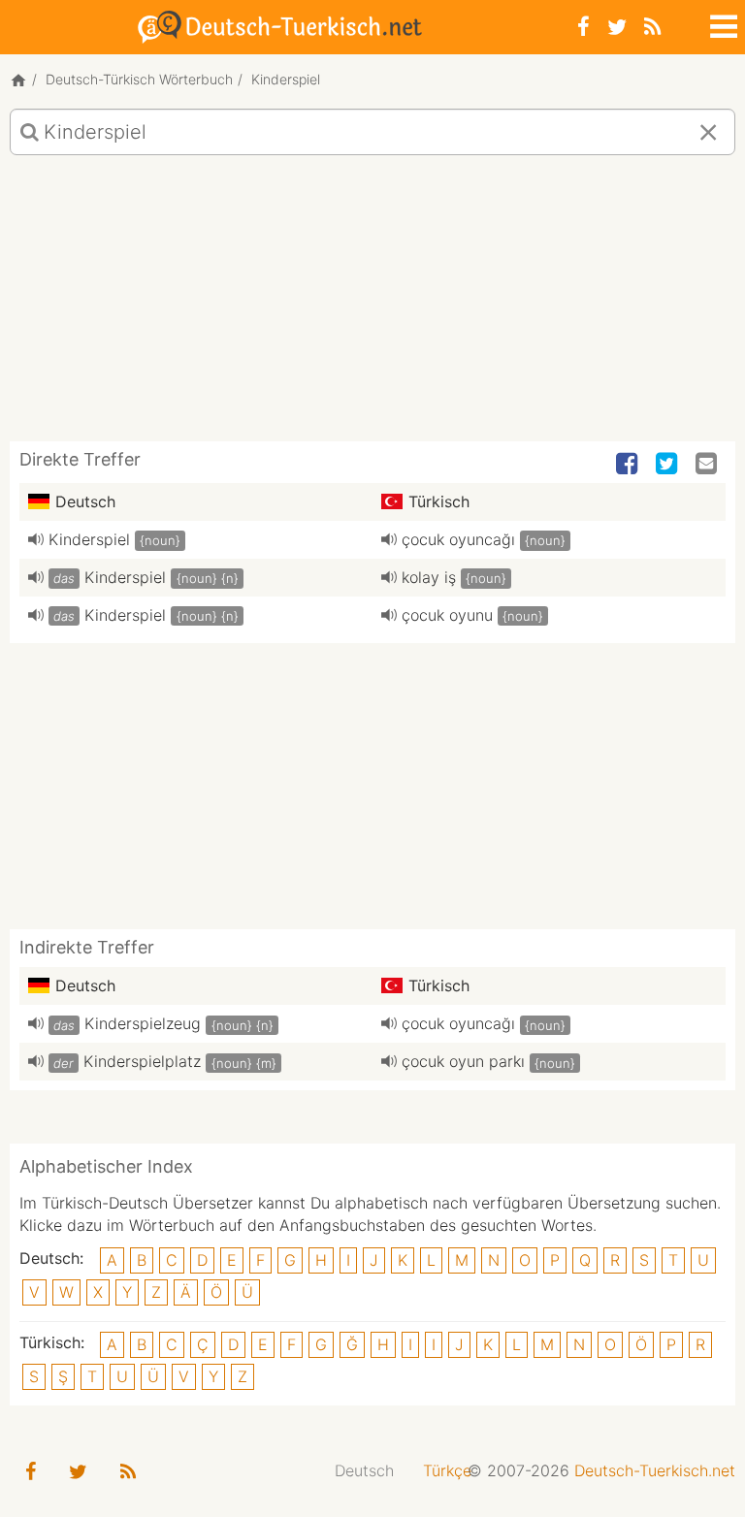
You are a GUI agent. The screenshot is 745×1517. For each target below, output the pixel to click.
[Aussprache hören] (36, 539)
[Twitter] (617, 27)
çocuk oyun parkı (463, 1061)
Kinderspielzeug (142, 1023)
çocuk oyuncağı (458, 539)
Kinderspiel (89, 539)
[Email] (708, 464)
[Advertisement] (372, 305)
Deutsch (364, 1470)
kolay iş (429, 577)
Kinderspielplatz (142, 1061)
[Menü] (721, 23)
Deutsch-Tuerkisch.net (654, 1470)
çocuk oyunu (447, 615)
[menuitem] (364, 1471)
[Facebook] (583, 27)
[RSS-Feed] (652, 27)
